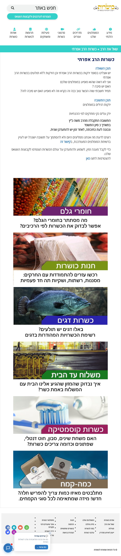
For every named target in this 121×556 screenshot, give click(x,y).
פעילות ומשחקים (45, 34)
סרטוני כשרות (61, 34)
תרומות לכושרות (29, 34)
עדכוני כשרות (89, 532)
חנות (72, 520)
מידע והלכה (90, 524)
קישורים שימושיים (67, 528)
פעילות (111, 528)
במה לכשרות (89, 528)
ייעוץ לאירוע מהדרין (107, 532)
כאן (88, 158)
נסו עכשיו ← (41, 547)
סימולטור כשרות (48, 520)
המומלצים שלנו (93, 34)
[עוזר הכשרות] (8, 548)
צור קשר (50, 535)
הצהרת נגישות (68, 532)
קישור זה (65, 142)
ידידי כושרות (49, 531)
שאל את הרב (109, 49)
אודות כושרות (13, 34)
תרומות (71, 524)
